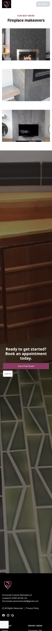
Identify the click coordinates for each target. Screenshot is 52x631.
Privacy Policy (32, 608)
